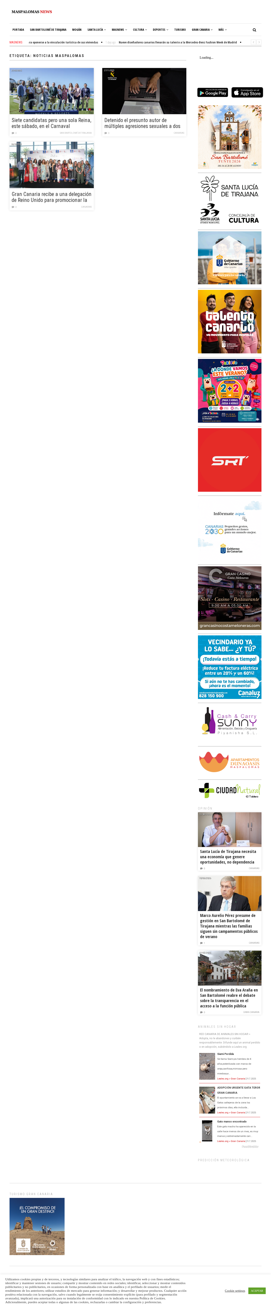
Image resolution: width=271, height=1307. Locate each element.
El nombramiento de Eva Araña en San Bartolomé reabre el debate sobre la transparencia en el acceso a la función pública (229, 998)
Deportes (159, 30)
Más (221, 30)
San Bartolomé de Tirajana (48, 30)
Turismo (180, 30)
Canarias (179, 133)
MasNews (118, 30)
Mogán (77, 30)
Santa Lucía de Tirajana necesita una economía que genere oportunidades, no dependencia (228, 857)
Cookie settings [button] (235, 1290)
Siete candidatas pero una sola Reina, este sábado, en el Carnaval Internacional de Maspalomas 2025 (51, 123)
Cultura (138, 30)
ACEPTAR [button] (257, 1290)
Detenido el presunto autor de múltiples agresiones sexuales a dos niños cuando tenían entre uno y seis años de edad (143, 123)
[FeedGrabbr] (229, 1146)
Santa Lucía (95, 30)
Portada (18, 30)
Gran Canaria (201, 30)
